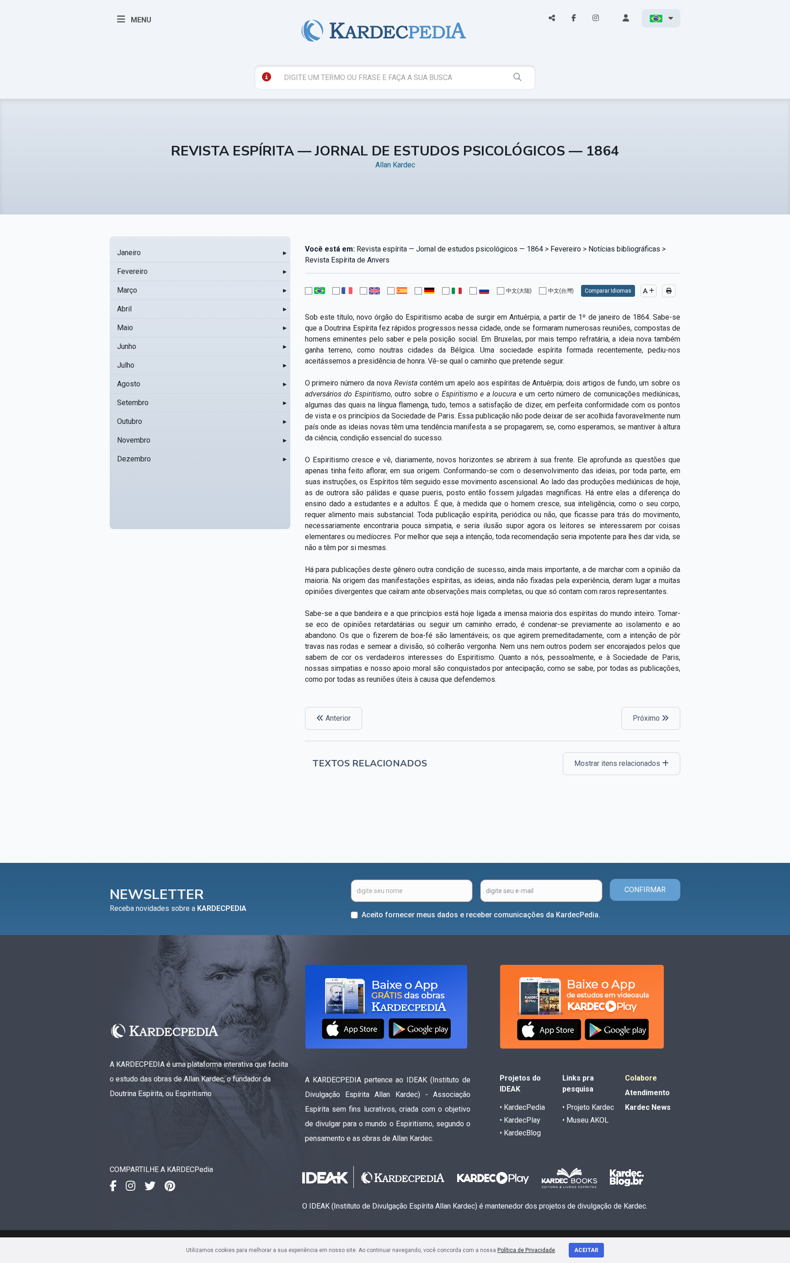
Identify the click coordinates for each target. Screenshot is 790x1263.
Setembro (133, 402)
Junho (126, 346)
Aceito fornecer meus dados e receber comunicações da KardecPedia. (481, 914)
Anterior (337, 718)
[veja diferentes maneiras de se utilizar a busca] (266, 76)
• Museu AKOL (585, 1120)
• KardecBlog (520, 1133)
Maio (125, 327)
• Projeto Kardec (588, 1107)
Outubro (129, 421)
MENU (140, 20)
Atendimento (647, 1092)
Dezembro (134, 459)
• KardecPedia (522, 1107)
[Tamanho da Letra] (649, 290)
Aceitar (586, 1250)
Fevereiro (132, 271)
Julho (125, 365)
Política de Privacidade (526, 1250)
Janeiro (129, 252)
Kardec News (648, 1107)
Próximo (647, 718)
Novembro (133, 440)
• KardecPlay (520, 1120)
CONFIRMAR (645, 889)
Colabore (641, 1078)
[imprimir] (669, 290)
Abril (124, 309)
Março (127, 290)
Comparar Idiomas (608, 291)
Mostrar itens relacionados (618, 763)
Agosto (128, 384)
